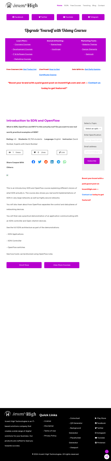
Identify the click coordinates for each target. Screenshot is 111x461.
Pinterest (101, 443)
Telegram (94, 17)
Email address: (90, 146)
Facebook (18, 17)
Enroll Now (24, 265)
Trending (87, 5)
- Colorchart (74, 418)
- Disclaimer (48, 426)
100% (66, 5)
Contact (101, 5)
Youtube (69, 17)
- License (47, 421)
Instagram (101, 433)
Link (63, 152)
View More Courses (61, 265)
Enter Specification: (92, 135)
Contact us (94, 82)
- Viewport (73, 447)
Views (17, 152)
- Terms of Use (49, 431)
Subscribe (91, 161)
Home (59, 5)
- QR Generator (75, 423)
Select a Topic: (90, 123)
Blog (94, 5)
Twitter (44, 17)
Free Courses (75, 5)
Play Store (101, 418)
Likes (42, 152)
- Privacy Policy (49, 436)
